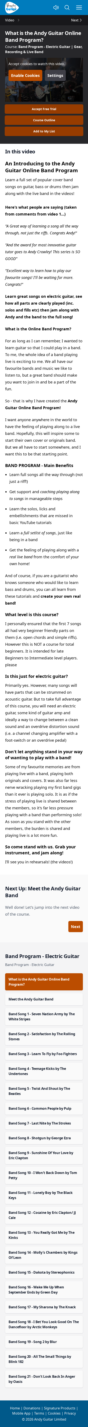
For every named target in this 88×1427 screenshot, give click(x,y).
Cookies (54, 1413)
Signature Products (59, 1408)
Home (15, 1408)
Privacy (70, 1413)
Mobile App (21, 1413)
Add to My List (44, 131)
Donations (31, 1408)
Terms (39, 1413)
